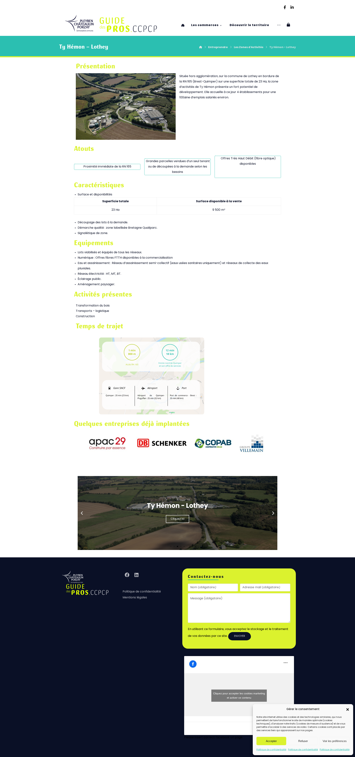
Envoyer (239, 636)
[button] (347, 709)
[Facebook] (284, 7)
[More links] (279, 25)
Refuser (303, 741)
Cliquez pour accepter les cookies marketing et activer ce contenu (239, 695)
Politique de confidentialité (271, 750)
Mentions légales (135, 597)
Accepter (271, 741)
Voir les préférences (335, 741)
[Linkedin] (292, 7)
